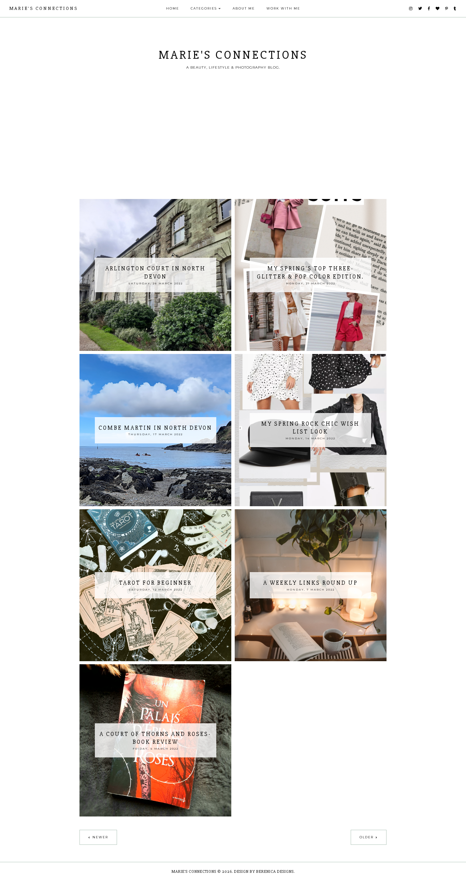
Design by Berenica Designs (264, 871)
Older (367, 837)
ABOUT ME (244, 8)
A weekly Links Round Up (310, 582)
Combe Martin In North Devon (155, 427)
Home (172, 8)
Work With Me (283, 8)
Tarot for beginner (155, 582)
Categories (204, 8)
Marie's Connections (43, 8)
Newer (100, 837)
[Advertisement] (233, 148)
